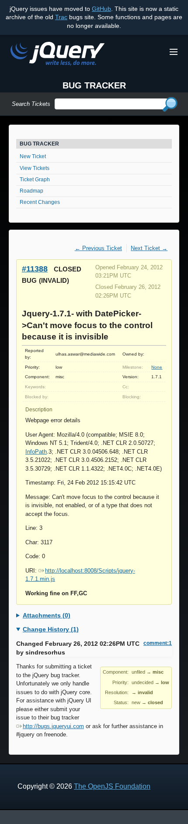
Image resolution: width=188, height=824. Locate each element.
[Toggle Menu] (174, 52)
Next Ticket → (149, 248)
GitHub (101, 8)
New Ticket (33, 156)
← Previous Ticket (98, 248)
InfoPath (36, 451)
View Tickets (34, 168)
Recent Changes (40, 202)
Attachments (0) (46, 615)
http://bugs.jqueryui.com (53, 726)
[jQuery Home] (57, 55)
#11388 (35, 268)
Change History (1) (51, 629)
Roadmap (31, 191)
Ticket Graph (35, 179)
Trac (61, 17)
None (156, 367)
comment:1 (157, 643)
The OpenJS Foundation (112, 786)
